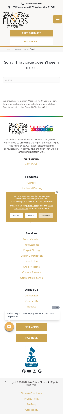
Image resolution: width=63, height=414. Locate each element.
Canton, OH (31, 163)
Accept (16, 215)
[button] (31, 33)
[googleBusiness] (40, 371)
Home (8, 49)
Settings (46, 215)
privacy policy (32, 205)
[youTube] (29, 371)
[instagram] (34, 371)
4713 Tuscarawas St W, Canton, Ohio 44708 (33, 7)
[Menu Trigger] (57, 19)
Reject (31, 215)
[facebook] (24, 371)
